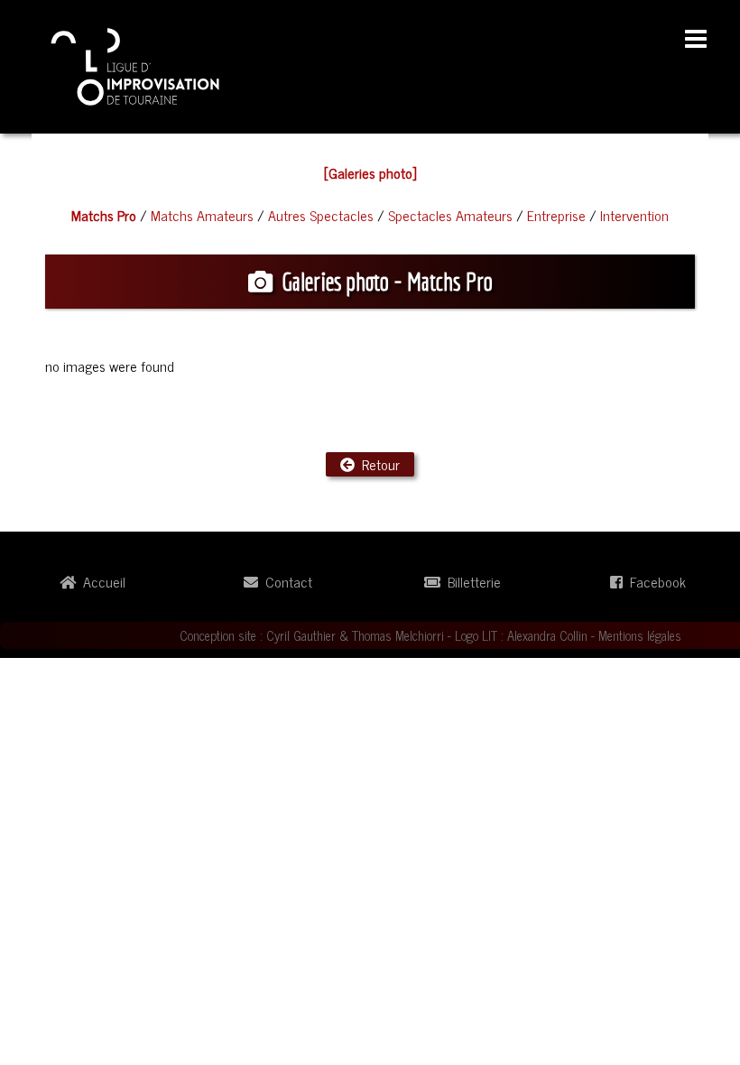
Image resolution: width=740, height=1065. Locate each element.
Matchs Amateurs (202, 215)
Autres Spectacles (321, 215)
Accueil (100, 581)
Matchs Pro (103, 215)
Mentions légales (639, 635)
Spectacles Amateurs (450, 215)
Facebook (654, 581)
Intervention (634, 215)
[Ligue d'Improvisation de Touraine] (136, 64)
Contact (285, 581)
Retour (377, 464)
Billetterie (470, 581)
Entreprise (556, 215)
